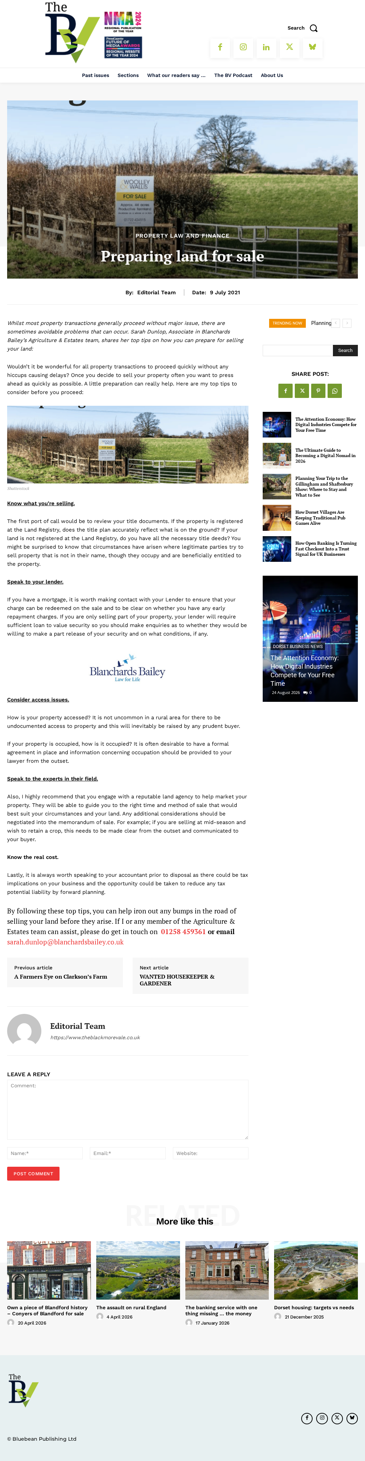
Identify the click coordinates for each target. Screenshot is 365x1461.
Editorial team (156, 292)
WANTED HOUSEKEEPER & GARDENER (177, 980)
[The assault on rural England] (138, 1270)
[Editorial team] (24, 1031)
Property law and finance (182, 236)
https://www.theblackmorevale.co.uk (95, 1037)
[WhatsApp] (335, 391)
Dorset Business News (298, 646)
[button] (305, 28)
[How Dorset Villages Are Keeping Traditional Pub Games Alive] (277, 517)
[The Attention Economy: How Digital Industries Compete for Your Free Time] (277, 424)
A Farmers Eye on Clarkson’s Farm (60, 976)
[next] (347, 323)
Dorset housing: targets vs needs (314, 1307)
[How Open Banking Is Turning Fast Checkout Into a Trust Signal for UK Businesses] (277, 549)
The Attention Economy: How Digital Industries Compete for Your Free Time (325, 424)
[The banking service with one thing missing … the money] (227, 1270)
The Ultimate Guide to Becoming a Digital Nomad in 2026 (325, 455)
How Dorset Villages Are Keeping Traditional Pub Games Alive (320, 517)
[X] (289, 48)
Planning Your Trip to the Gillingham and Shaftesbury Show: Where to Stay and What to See (324, 487)
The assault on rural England (131, 1307)
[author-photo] (11, 1323)
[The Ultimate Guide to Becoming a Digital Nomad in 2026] (277, 455)
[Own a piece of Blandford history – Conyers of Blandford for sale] (49, 1270)
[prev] (335, 323)
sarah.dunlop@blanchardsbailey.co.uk (65, 941)
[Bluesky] (313, 48)
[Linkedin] (266, 48)
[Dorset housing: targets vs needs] (316, 1270)
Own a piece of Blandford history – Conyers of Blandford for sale (47, 1310)
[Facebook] (220, 48)
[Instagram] (243, 48)
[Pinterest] (318, 391)
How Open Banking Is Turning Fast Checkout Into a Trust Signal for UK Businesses (326, 548)
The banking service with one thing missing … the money (221, 1310)
